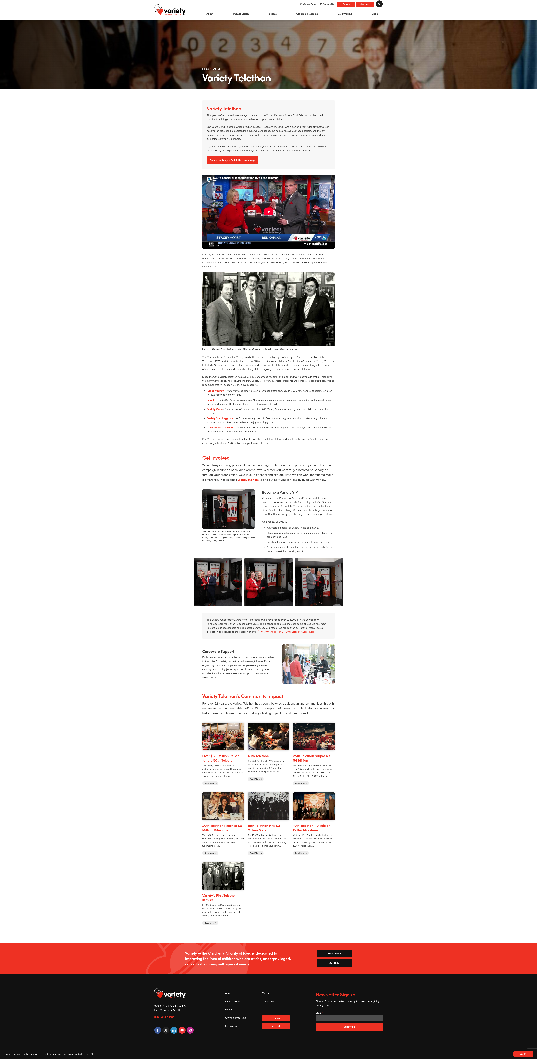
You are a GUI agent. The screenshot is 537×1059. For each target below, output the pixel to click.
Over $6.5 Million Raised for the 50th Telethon (221, 758)
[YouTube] (182, 1030)
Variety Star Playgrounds (221, 418)
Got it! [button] (523, 1054)
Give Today (334, 953)
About (209, 14)
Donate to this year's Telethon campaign (232, 160)
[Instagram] (190, 1030)
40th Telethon (258, 756)
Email (319, 1013)
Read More (210, 783)
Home (205, 69)
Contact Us (328, 4)
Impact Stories (241, 14)
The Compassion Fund (220, 427)
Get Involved (344, 14)
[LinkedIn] (173, 1030)
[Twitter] (165, 1030)
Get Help (364, 4)
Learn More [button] (90, 1054)
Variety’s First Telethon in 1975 (219, 897)
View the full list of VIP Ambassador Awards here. (288, 631)
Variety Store (309, 4)
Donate (346, 4)
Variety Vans (214, 409)
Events (273, 14)
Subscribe (349, 1027)
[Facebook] (157, 1030)
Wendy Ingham (248, 479)
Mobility (212, 400)
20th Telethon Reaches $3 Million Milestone (222, 828)
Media (375, 14)
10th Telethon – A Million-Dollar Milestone (312, 828)
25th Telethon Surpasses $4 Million (311, 758)
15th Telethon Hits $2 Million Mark (264, 828)
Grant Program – (216, 391)
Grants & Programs (307, 14)
